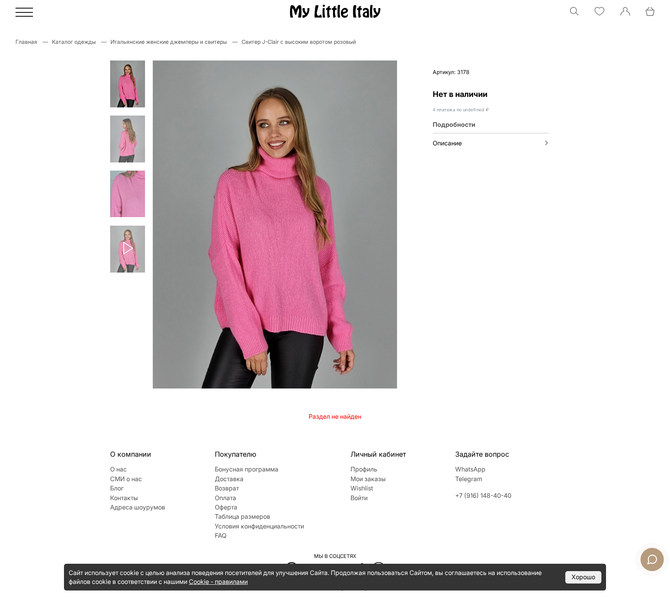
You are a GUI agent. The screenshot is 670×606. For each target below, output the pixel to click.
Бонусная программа (246, 469)
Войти (359, 498)
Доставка (229, 479)
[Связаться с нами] (652, 559)
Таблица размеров (242, 516)
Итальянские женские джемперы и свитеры (169, 41)
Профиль (364, 469)
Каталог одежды (74, 41)
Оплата (225, 498)
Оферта (226, 507)
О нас (118, 469)
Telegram (468, 479)
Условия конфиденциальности (259, 526)
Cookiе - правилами (218, 581)
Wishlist (362, 488)
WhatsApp (470, 469)
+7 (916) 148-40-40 (483, 495)
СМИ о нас (126, 479)
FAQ (220, 535)
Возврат (227, 488)
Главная (26, 41)
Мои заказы (368, 479)
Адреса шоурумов (137, 507)
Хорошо (583, 577)
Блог (117, 488)
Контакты (124, 498)
